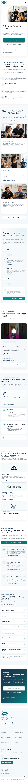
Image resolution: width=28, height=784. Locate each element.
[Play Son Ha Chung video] (14, 331)
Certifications (3, 732)
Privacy (2, 781)
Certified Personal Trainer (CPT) (10, 360)
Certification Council (22, 781)
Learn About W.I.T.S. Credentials (14, 442)
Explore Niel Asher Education (8, 499)
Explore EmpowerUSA (7, 480)
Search (6, 781)
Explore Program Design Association (9, 518)
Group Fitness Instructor (5, 737)
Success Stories (18, 742)
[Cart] (19, 2)
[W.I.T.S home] (4, 2)
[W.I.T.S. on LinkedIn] (12, 723)
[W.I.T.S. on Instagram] (5, 723)
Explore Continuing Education (14, 542)
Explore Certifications (14, 40)
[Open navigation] (25, 2)
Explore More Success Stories (14, 364)
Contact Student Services (11, 658)
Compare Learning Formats (14, 298)
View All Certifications (14, 217)
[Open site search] (22, 2)
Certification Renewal (19, 737)
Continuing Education (19, 732)
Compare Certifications (14, 44)
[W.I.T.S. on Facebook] (2, 723)
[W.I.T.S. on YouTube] (9, 723)
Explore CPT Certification (8, 404)
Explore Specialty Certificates (13, 569)
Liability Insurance (13, 781)
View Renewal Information (12, 583)
